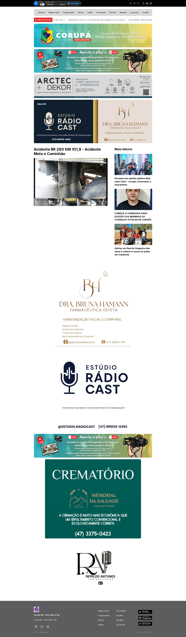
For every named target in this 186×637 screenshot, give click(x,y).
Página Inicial (53, 12)
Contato (145, 12)
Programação (68, 12)
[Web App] (143, 3)
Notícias (41, 12)
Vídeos (90, 12)
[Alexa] (150, 3)
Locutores (134, 12)
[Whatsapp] (138, 3)
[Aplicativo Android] (147, 3)
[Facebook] (130, 3)
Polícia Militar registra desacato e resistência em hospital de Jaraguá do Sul (114, 20)
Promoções (101, 12)
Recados (123, 12)
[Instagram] (134, 3)
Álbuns (81, 12)
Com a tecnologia (141, 632)
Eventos (112, 12)
